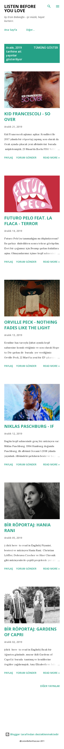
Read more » (51, 157)
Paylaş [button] (8, 157)
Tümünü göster (46, 48)
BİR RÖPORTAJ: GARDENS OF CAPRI (30, 631)
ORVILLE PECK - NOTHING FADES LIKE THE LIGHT (30, 325)
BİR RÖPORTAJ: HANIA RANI (27, 527)
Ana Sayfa (10, 29)
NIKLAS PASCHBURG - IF (29, 426)
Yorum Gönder (26, 157)
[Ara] (49, 6)
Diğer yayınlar (50, 686)
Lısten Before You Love (20, 8)
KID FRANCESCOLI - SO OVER (27, 116)
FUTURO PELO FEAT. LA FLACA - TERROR (28, 220)
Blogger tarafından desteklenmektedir (34, 734)
